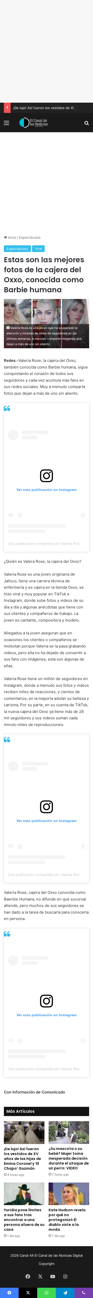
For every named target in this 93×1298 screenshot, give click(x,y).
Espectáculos (30, 237)
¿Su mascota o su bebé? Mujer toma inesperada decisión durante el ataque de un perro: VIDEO (69, 1158)
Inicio (11, 237)
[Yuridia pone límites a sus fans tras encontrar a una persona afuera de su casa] (24, 1194)
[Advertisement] (46, 51)
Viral (38, 249)
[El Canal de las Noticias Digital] (33, 123)
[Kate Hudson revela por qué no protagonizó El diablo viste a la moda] (69, 1194)
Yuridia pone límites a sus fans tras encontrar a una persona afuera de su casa (24, 1219)
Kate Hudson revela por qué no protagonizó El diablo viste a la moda (67, 1219)
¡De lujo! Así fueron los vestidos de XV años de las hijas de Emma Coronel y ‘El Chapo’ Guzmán (22, 1158)
